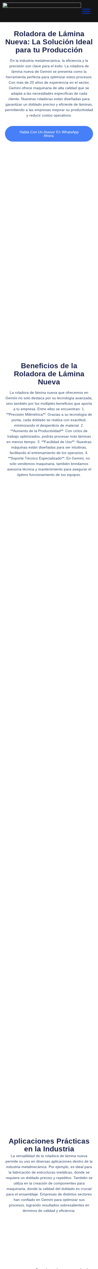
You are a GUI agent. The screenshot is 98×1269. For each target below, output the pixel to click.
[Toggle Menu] (86, 11)
